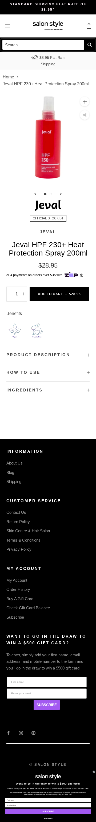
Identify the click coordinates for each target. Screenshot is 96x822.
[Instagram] (21, 733)
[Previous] (35, 194)
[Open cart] (89, 26)
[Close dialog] (94, 772)
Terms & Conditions (23, 540)
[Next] (61, 194)
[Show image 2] (51, 194)
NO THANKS (48, 818)
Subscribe (15, 617)
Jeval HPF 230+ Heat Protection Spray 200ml (46, 84)
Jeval (48, 232)
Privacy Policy (18, 549)
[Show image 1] (45, 194)
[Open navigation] (7, 26)
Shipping (13, 481)
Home (8, 77)
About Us (14, 463)
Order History (18, 589)
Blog (10, 472)
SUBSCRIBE (47, 705)
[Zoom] (84, 101)
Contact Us (16, 512)
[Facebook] (8, 733)
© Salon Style (48, 765)
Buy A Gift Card (19, 598)
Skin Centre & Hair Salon (28, 530)
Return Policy (18, 521)
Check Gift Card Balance (28, 608)
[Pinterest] (33, 733)
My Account (16, 580)
